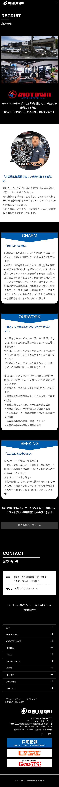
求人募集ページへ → (29, 525)
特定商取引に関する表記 (14, 702)
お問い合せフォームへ (25, 588)
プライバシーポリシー (13, 699)
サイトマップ (31, 699)
